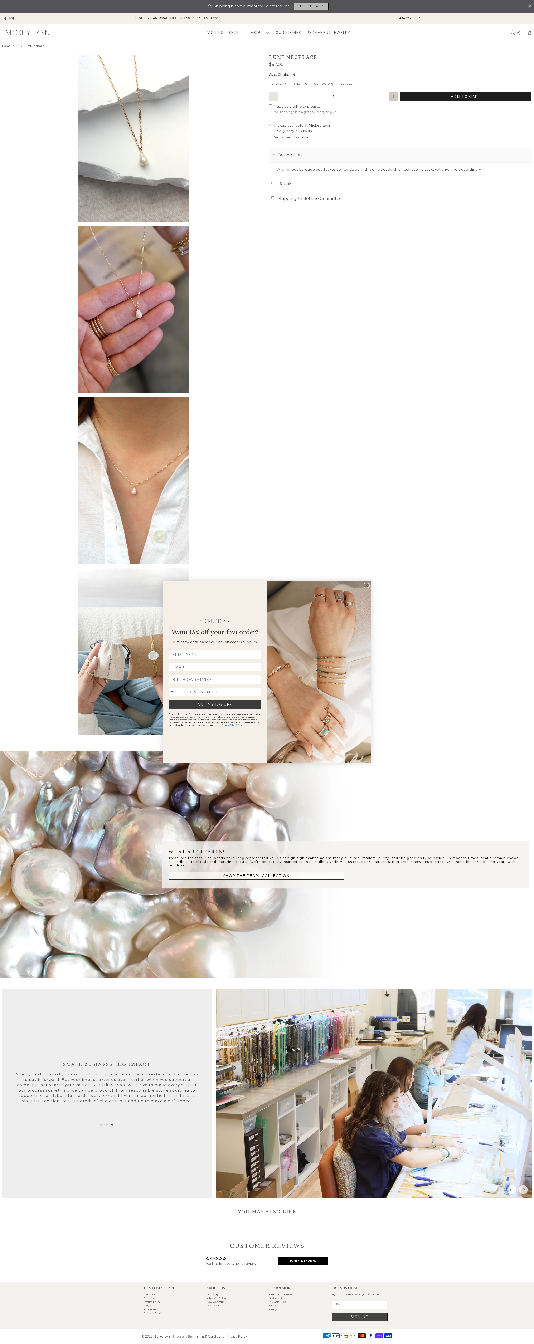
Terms (241, 725)
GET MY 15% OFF (215, 704)
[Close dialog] (366, 585)
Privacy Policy (229, 725)
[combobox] (175, 692)
